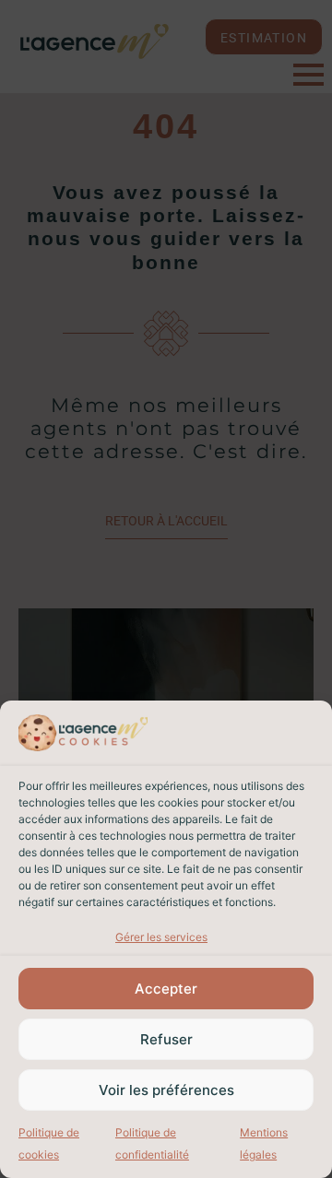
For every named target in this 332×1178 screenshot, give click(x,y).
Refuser (166, 1039)
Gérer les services (161, 937)
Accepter (166, 988)
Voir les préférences (166, 1090)
